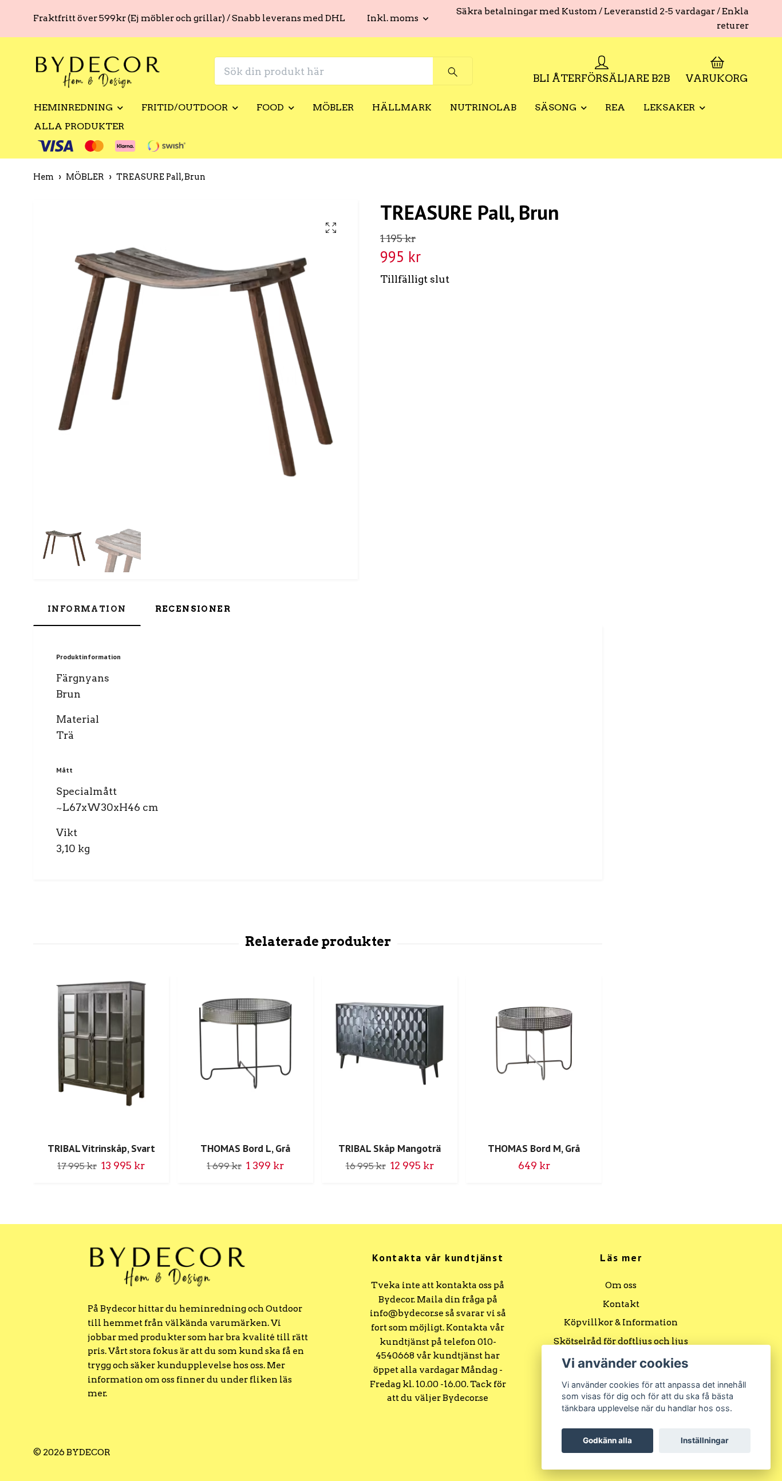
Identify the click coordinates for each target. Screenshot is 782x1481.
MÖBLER (333, 107)
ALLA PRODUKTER (79, 126)
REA (615, 107)
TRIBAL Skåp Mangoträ (389, 1148)
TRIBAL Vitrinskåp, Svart (101, 1148)
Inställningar (705, 1440)
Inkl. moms (393, 18)
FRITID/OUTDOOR (184, 107)
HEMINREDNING (73, 107)
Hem (43, 177)
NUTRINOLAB (483, 107)
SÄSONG (555, 107)
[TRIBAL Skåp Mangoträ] (389, 1054)
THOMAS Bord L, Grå (245, 1148)
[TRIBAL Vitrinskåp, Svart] (101, 1054)
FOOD (270, 107)
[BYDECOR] (98, 71)
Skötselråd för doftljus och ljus (621, 1341)
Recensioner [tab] (193, 608)
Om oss (621, 1285)
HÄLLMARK (402, 107)
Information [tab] (87, 608)
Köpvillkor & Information (621, 1322)
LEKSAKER (669, 107)
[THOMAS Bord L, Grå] (245, 1054)
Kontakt (621, 1303)
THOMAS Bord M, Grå (534, 1148)
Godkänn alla (607, 1440)
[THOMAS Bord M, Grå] (534, 1054)
